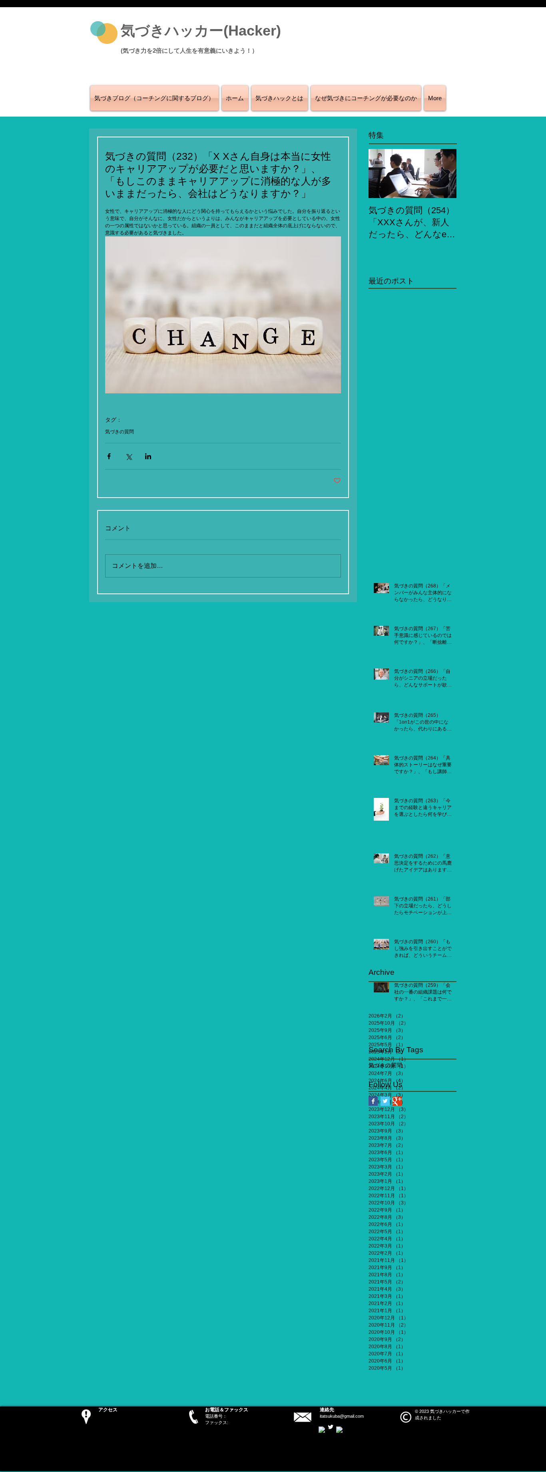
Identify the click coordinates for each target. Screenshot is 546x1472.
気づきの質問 (119, 431)
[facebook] (322, 1429)
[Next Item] (443, 173)
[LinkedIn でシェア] (148, 456)
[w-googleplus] (339, 1429)
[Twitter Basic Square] (385, 1101)
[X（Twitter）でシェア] (128, 456)
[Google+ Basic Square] (397, 1101)
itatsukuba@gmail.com (342, 1416)
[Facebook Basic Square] (373, 1101)
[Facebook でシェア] (109, 456)
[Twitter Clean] (330, 1427)
